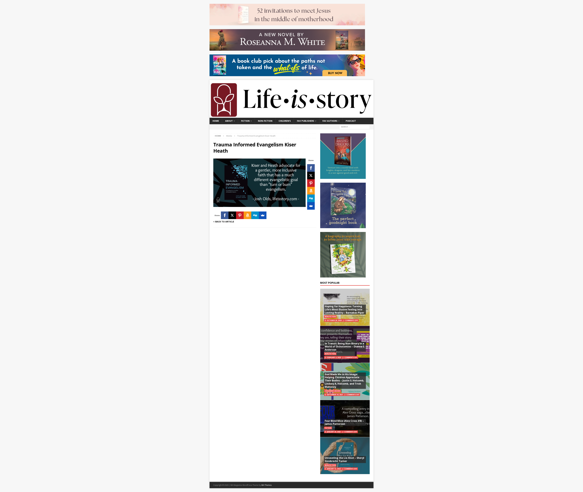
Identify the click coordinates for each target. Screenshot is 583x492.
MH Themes (266, 485)
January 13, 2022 (334, 469)
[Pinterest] (311, 183)
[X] (311, 175)
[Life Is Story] (291, 116)
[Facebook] (311, 168)
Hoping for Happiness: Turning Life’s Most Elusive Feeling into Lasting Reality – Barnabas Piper (344, 309)
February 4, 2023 (334, 357)
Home (216, 120)
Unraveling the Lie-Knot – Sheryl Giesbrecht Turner (344, 459)
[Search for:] (354, 126)
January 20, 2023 (334, 432)
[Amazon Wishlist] (311, 190)
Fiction (245, 120)
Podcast (351, 120)
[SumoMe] (311, 206)
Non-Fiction (265, 120)
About (229, 120)
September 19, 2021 (335, 395)
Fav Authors (329, 120)
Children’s (285, 120)
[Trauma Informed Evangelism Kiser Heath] (259, 205)
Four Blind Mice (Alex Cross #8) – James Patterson (344, 422)
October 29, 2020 (334, 320)
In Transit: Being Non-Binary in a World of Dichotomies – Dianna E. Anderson (345, 347)
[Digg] (311, 198)
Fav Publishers (305, 120)
